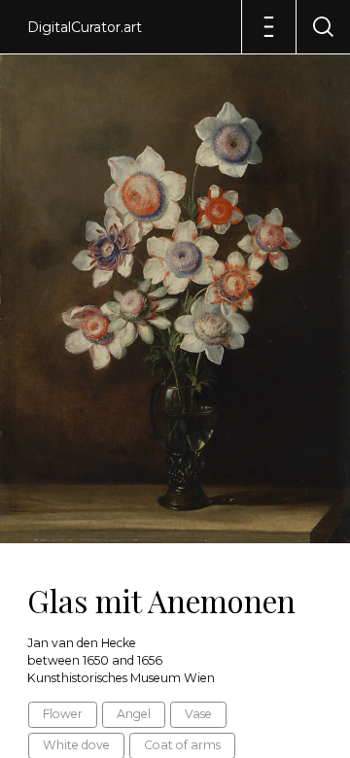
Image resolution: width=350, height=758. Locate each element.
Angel (134, 713)
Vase (198, 713)
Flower (63, 713)
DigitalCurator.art (84, 27)
